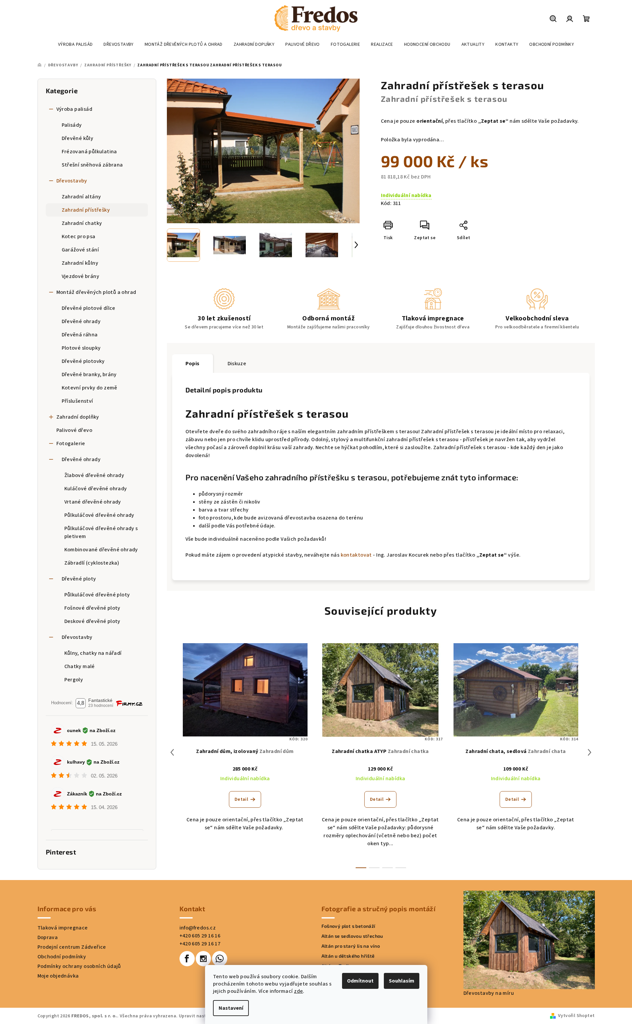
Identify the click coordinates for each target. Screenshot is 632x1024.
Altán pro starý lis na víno (350, 946)
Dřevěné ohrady (81, 321)
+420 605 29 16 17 (200, 943)
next (589, 752)
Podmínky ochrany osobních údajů (79, 966)
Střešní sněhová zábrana (92, 165)
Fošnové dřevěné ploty (92, 608)
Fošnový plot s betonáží (348, 926)
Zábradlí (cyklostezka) (91, 563)
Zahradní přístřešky (86, 210)
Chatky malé (79, 666)
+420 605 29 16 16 (200, 935)
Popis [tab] (192, 363)
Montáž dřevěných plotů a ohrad (96, 292)
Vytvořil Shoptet (576, 1015)
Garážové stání (80, 249)
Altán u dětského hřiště (348, 956)
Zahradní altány (81, 196)
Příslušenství (77, 401)
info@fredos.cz (197, 927)
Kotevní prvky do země (89, 387)
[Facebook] (187, 958)
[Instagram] (203, 958)
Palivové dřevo (74, 430)
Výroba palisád (74, 109)
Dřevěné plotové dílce (88, 308)
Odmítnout (360, 981)
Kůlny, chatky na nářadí (93, 653)
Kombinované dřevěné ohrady (101, 549)
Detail (241, 799)
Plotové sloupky (81, 348)
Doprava (47, 937)
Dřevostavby (71, 180)
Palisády (72, 125)
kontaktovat (356, 555)
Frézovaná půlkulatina (89, 151)
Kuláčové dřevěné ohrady (95, 488)
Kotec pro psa (79, 236)
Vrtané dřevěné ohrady (92, 502)
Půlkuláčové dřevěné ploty (97, 594)
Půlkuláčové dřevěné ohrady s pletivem (101, 532)
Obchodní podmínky (61, 956)
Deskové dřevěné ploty (92, 621)
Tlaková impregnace (62, 927)
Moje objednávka (58, 976)
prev (172, 752)
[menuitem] (75, 44)
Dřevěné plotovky (83, 361)
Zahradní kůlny (80, 263)
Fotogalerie (70, 443)
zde (298, 991)
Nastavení (231, 1008)
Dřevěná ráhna (80, 334)
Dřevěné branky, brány (89, 374)
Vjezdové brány (81, 276)
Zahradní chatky (82, 223)
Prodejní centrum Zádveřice (71, 947)
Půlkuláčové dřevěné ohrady (99, 515)
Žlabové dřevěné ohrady (94, 475)
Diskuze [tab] (237, 363)
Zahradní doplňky (77, 417)
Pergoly (73, 679)
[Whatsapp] (219, 958)
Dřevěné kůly (78, 138)
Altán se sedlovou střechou (352, 936)
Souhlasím (401, 981)
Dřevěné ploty (79, 578)
